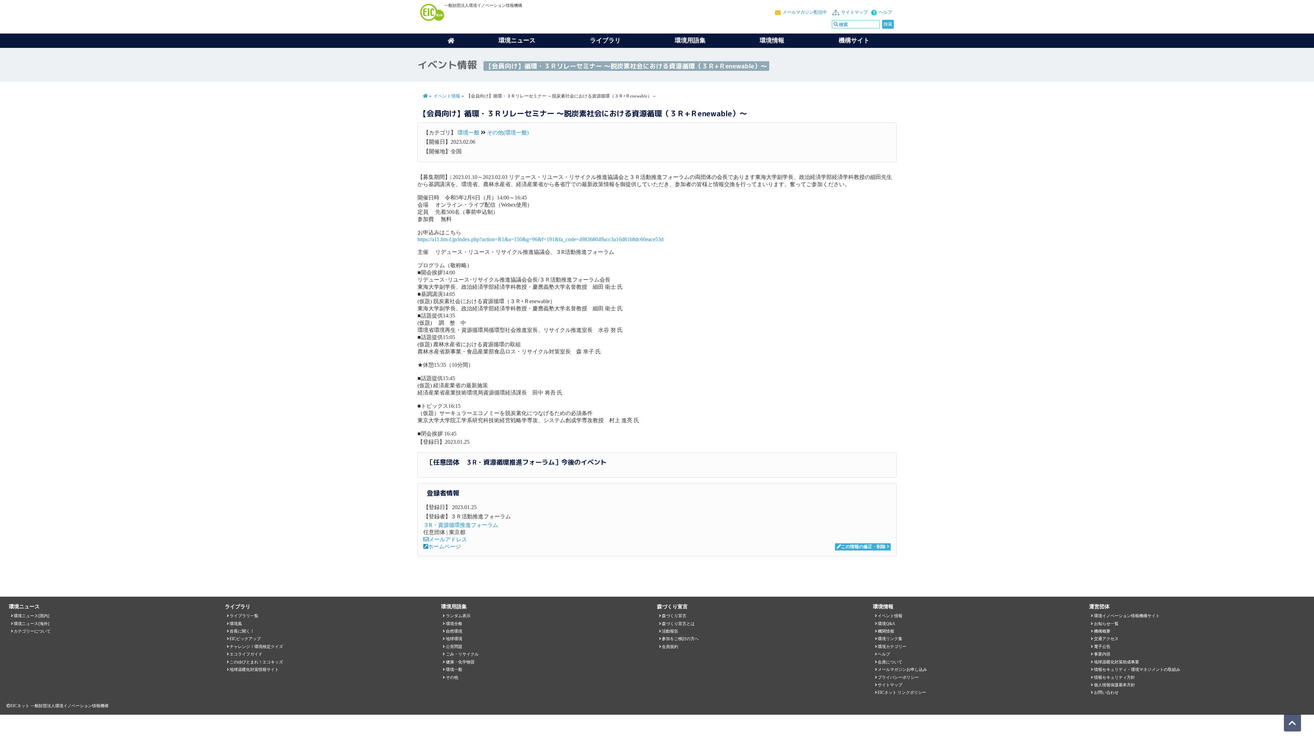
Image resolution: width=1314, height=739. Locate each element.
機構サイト (854, 40)
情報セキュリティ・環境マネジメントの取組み (1137, 669)
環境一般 (468, 132)
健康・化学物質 (460, 662)
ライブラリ (605, 40)
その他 (452, 677)
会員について (890, 662)
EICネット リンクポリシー (902, 692)
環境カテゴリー (892, 646)
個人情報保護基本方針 (1114, 685)
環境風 (236, 623)
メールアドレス (448, 539)
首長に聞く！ (242, 631)
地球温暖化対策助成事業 (1116, 662)
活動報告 (670, 631)
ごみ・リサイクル (462, 654)
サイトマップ (854, 12)
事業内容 (1102, 654)
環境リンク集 (890, 638)
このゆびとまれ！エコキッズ (256, 662)
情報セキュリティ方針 (1114, 677)
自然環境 (454, 631)
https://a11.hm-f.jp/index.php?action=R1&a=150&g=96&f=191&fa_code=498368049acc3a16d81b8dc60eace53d (540, 239)
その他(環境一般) (508, 132)
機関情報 (886, 631)
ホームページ (444, 546)
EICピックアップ (245, 638)
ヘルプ (885, 12)
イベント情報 (447, 96)
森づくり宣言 (674, 615)
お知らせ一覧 (1106, 623)
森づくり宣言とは (678, 623)
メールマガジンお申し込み (902, 669)
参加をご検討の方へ (680, 638)
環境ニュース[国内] (31, 615)
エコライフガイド (246, 654)
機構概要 (1102, 631)
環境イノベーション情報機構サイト (1127, 615)
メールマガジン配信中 (805, 12)
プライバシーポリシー (898, 677)
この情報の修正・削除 (863, 546)
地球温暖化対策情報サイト (254, 669)
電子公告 (1102, 646)
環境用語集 (690, 40)
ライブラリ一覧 (244, 615)
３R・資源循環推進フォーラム (460, 525)
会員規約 (670, 646)
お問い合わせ (1106, 692)
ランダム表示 (458, 615)
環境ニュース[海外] (31, 623)
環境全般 (454, 623)
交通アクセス (1106, 638)
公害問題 (454, 646)
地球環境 (454, 638)
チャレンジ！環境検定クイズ (256, 646)
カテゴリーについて (32, 631)
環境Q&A (886, 623)
